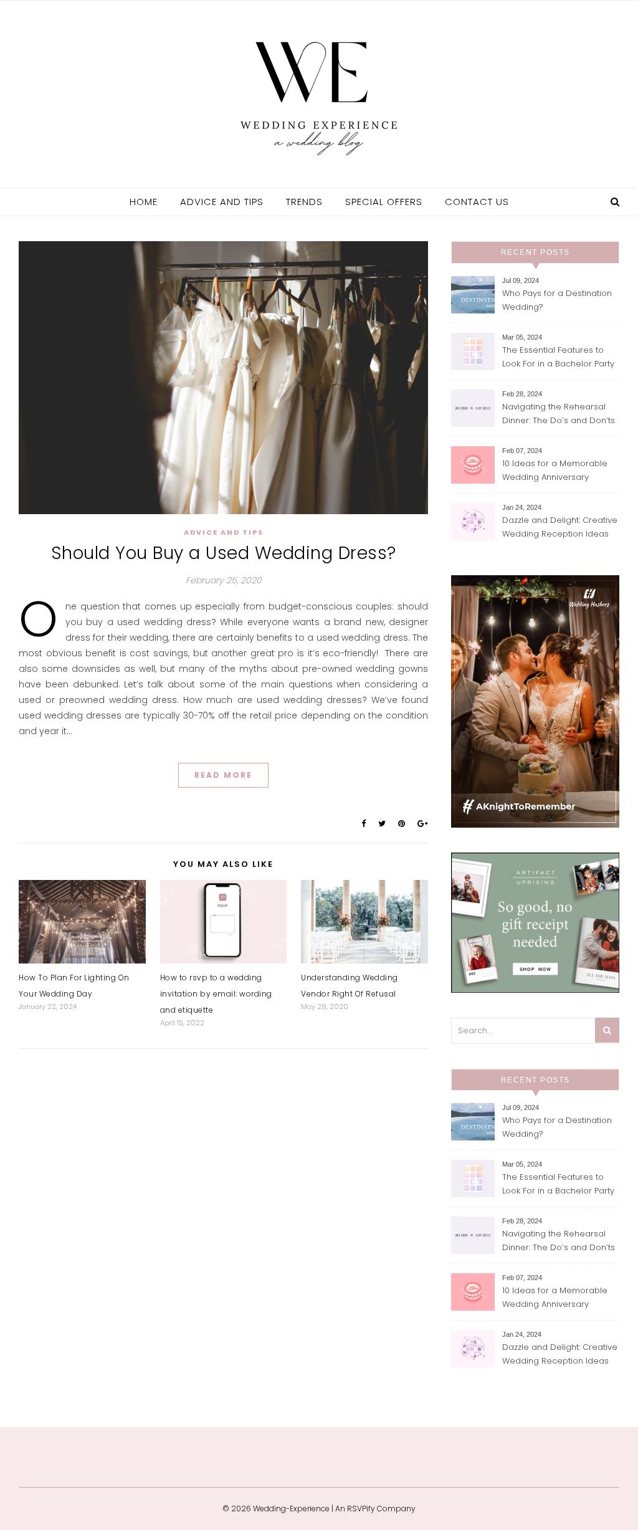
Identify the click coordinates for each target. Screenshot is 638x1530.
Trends (304, 201)
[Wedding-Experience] (319, 93)
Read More (223, 775)
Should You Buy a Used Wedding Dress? (223, 553)
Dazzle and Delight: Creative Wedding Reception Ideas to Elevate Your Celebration (559, 528)
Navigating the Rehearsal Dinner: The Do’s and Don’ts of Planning (558, 415)
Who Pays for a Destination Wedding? (557, 300)
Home (144, 201)
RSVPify (361, 1508)
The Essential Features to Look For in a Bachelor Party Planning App (558, 358)
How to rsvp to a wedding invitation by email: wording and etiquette (216, 993)
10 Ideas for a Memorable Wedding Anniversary (554, 470)
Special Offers (383, 201)
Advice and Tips (222, 201)
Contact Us (477, 201)
